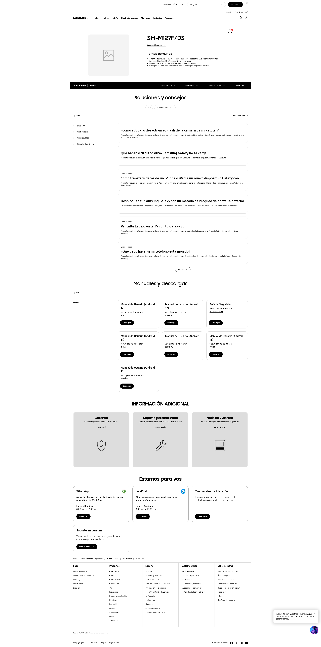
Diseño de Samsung (225, 600)
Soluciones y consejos (166, 85)
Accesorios (113, 621)
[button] (183, 133)
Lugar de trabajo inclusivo (191, 584)
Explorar (76, 588)
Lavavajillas (113, 604)
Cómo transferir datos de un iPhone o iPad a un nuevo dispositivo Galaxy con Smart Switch (183, 59)
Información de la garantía (155, 588)
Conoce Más (202, 516)
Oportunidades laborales (227, 584)
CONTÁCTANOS (240, 85)
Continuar (235, 4)
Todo (149, 107)
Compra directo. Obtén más (83, 576)
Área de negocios (224, 576)
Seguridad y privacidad (190, 576)
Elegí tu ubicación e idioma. (172, 4)
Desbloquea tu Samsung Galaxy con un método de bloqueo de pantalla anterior (178, 66)
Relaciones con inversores (228, 588)
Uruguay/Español (79, 643)
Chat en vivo (150, 600)
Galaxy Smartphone (116, 571)
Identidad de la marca (226, 580)
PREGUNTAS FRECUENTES (164, 107)
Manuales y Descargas (153, 576)
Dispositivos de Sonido (118, 596)
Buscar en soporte (152, 580)
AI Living (76, 580)
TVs (110, 588)
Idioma (76, 303)
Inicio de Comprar (80, 571)
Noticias (221, 592)
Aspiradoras (113, 612)
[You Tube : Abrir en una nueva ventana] (246, 642)
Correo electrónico (152, 608)
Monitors (112, 617)
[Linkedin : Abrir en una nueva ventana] (241, 642)
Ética (220, 596)
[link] (230, 31)
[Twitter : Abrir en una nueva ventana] (236, 642)
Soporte (148, 571)
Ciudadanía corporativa (191, 588)
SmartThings (78, 584)
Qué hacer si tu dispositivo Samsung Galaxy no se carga (169, 61)
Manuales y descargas (191, 85)
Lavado (112, 608)
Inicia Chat (83, 516)
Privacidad (94, 643)
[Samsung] (81, 18)
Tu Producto (150, 596)
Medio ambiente (188, 571)
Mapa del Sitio (114, 643)
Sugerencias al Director (154, 612)
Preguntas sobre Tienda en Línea (157, 584)
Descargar (127, 323)
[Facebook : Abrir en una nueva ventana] (231, 642)
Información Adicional (217, 85)
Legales (103, 643)
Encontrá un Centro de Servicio (157, 592)
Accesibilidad (187, 580)
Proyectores (113, 592)
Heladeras (113, 600)
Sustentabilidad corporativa (192, 592)
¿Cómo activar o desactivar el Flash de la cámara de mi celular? (172, 63)
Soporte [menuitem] (229, 12)
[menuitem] (97, 18)
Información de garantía (156, 45)
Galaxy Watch (114, 580)
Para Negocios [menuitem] (240, 12)
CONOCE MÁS (101, 428)
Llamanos (149, 604)
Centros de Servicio (86, 547)
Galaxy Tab (113, 576)
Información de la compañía (228, 571)
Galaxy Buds (114, 584)
